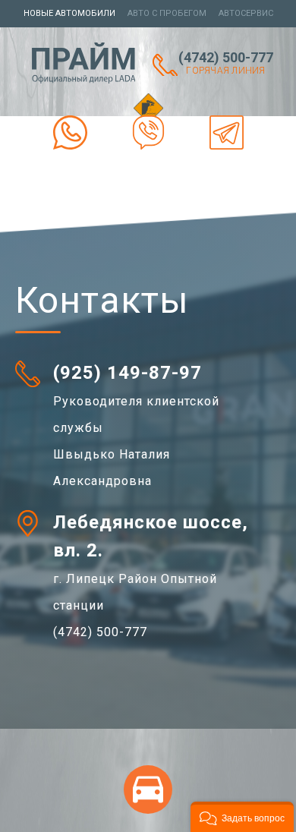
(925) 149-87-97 (127, 372)
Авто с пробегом (167, 13)
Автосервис (246, 13)
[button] (242, 817)
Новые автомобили (69, 13)
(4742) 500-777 (225, 63)
